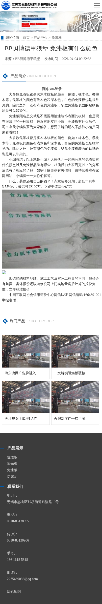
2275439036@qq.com (22, 579)
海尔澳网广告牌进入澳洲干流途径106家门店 (38, 373)
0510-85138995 (18, 521)
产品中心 (41, 37)
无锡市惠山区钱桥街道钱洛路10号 (33, 502)
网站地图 (14, 592)
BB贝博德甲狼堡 (27, 59)
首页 (26, 37)
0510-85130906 (18, 540)
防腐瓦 (12, 476)
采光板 (12, 464)
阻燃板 (12, 457)
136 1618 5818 (17, 560)
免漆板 (56, 37)
